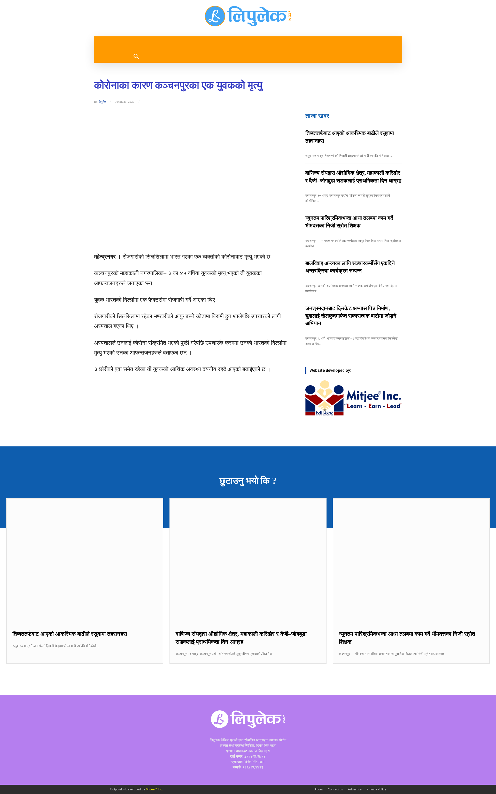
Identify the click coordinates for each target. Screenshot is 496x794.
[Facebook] (130, 239)
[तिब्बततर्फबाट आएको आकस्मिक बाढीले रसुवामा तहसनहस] (85, 561)
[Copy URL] (178, 239)
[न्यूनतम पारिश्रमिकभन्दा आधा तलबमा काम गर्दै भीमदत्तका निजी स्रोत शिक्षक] (411, 561)
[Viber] (166, 239)
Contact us (335, 789)
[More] (190, 239)
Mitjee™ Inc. (154, 789)
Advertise (355, 789)
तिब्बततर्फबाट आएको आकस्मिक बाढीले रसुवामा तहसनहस (69, 634)
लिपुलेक (102, 101)
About (318, 789)
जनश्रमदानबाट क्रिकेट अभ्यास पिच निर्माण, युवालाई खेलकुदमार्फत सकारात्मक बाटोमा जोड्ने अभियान (350, 316)
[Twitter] (142, 239)
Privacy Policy (376, 789)
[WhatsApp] (154, 239)
